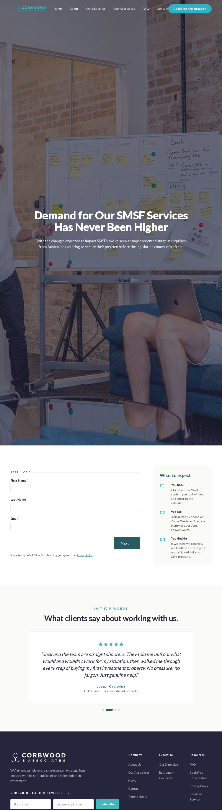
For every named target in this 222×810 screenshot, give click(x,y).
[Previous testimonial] (28, 671)
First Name (19, 480)
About (74, 8)
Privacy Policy (85, 555)
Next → (127, 543)
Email (15, 518)
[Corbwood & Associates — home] (31, 8)
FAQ (146, 8)
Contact (162, 8)
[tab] (103, 710)
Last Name (19, 499)
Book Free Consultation (190, 8)
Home (58, 8)
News (132, 780)
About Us (134, 764)
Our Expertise (96, 8)
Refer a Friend (137, 796)
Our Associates (124, 8)
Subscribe (107, 804)
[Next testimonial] (194, 671)
